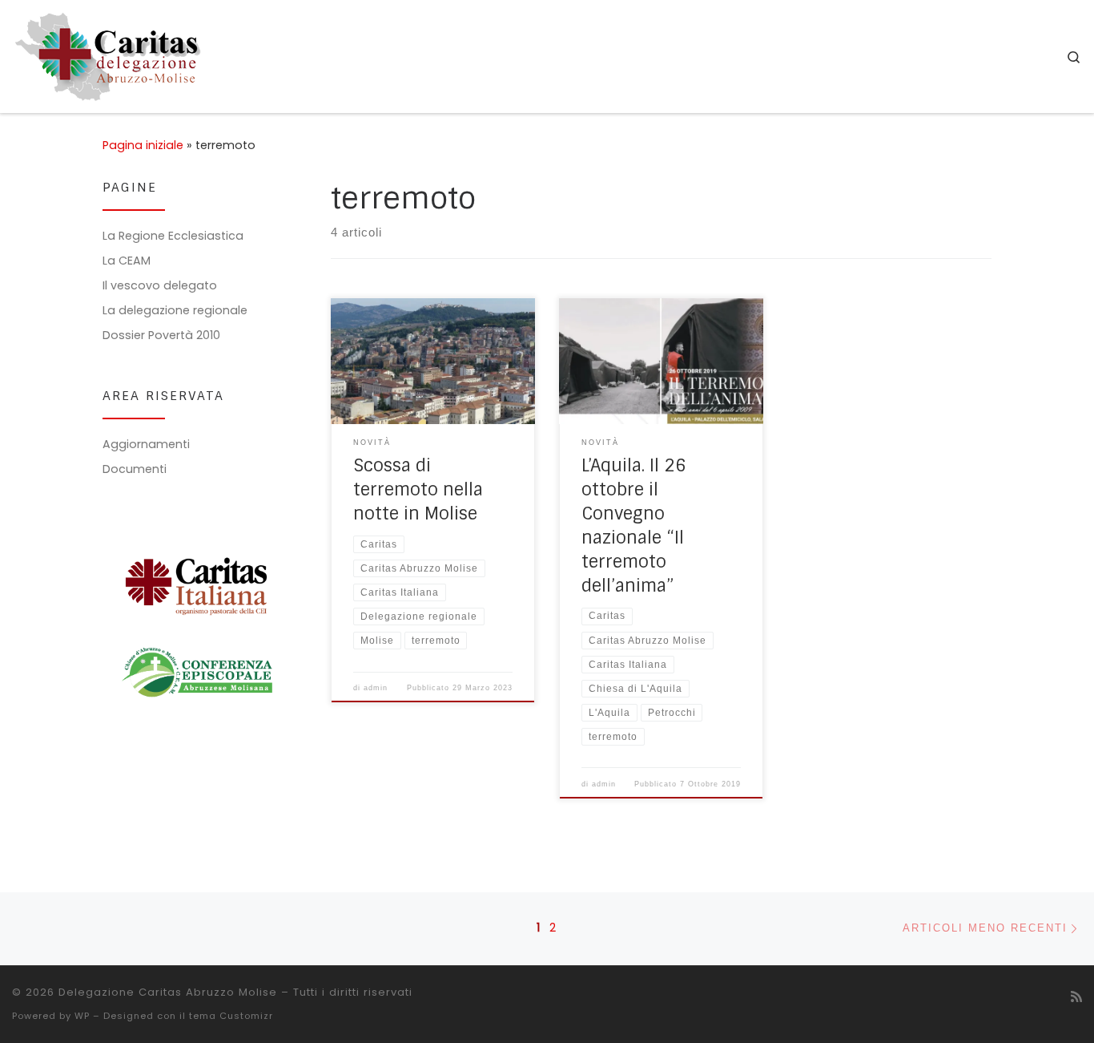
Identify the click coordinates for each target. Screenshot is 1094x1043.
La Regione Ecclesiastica (173, 236)
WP (82, 1015)
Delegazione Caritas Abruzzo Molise (167, 992)
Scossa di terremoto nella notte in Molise (418, 490)
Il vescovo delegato (160, 285)
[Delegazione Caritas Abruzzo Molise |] (108, 55)
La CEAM (127, 261)
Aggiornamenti (146, 444)
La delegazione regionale (175, 310)
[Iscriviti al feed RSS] (1076, 997)
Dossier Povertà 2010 (161, 335)
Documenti (135, 469)
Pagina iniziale (143, 145)
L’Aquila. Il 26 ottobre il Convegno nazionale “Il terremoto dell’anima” (633, 526)
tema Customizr (231, 1015)
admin (376, 688)
